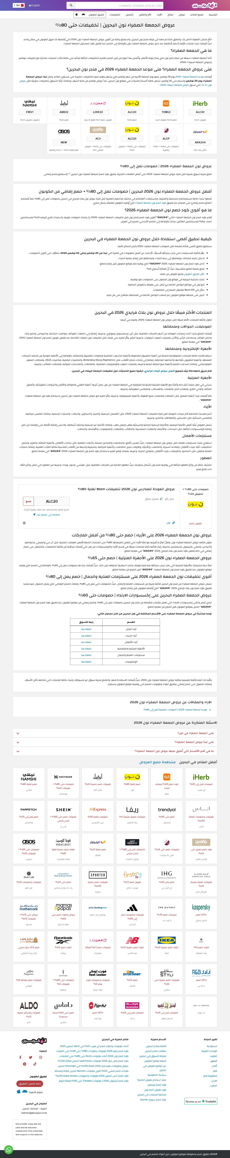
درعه (132, 1018)
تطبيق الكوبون (96, 14)
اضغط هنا (86, 629)
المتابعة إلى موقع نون (48, 514)
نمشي (29, 790)
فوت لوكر (97, 990)
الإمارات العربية (209, 1051)
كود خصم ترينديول (156, 1085)
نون (168, 522)
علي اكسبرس (98, 823)
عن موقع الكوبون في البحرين (154, 1068)
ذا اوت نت (166, 920)
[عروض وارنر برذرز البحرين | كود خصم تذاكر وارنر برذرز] (29, 940)
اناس (201, 826)
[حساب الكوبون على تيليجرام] (24, 1064)
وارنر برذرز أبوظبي (29, 953)
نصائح (170, 14)
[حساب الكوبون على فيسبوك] (20, 1057)
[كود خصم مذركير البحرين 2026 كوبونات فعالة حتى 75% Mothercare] (29, 907)
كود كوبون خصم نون (155, 1090)
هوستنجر (63, 794)
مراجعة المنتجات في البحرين (151, 1095)
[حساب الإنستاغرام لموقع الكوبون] (40, 1057)
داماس (63, 1022)
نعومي (29, 986)
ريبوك (63, 953)
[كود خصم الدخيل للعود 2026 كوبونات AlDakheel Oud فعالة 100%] (167, 1005)
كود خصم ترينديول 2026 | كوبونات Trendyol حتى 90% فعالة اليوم (93, 1081)
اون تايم (28, 888)
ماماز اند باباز (63, 924)
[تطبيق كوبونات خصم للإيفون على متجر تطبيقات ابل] (76, 15)
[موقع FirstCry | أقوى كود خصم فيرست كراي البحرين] (132, 875)
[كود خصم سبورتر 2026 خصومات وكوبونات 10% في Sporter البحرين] (98, 875)
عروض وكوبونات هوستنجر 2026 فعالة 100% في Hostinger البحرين (93, 1066)
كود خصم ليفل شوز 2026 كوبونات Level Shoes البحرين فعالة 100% (93, 1061)
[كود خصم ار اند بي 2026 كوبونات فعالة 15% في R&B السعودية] (201, 973)
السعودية (212, 1046)
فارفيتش (29, 823)
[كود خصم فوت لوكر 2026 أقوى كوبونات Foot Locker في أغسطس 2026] (98, 973)
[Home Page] (204, 5)
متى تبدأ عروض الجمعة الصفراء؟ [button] (194, 741)
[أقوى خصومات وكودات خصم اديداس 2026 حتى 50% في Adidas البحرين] (132, 907)
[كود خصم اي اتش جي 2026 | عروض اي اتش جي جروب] (167, 875)
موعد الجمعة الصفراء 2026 (189, 76)
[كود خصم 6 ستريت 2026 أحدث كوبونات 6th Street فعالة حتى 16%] (166, 130)
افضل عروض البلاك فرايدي (159, 371)
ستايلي (167, 990)
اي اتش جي (167, 888)
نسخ (28, 501)
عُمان (214, 1066)
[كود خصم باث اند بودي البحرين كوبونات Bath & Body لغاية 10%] (63, 875)
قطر (215, 1071)
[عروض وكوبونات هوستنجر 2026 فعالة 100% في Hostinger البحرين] (63, 777)
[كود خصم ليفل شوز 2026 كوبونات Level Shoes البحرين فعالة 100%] (64, 103)
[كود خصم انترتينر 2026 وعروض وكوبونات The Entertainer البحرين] (132, 973)
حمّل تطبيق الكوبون (194, 274)
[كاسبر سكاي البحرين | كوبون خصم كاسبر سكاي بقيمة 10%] (201, 907)
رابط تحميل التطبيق (30, 1083)
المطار (98, 855)
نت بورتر (201, 1013)
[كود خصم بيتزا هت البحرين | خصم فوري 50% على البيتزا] (98, 1005)
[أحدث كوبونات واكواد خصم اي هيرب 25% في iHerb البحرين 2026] (200, 103)
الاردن (214, 1081)
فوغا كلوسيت (63, 859)
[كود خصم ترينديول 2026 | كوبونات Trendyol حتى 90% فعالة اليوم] (167, 809)
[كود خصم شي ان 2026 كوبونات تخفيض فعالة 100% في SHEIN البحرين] (63, 809)
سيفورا (63, 990)
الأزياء (159, 14)
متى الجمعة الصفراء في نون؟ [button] (196, 733)
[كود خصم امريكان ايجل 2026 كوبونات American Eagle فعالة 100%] (201, 875)
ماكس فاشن (201, 859)
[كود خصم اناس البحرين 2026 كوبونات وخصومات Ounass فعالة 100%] (201, 809)
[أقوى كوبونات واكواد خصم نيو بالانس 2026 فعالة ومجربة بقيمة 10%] (132, 940)
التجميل (130, 14)
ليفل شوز (97, 790)
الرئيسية (213, 14)
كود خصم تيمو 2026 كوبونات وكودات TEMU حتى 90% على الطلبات (92, 1051)
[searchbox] (119, 5)
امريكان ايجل (201, 892)
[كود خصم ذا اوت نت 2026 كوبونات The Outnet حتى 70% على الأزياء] (167, 907)
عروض (182, 14)
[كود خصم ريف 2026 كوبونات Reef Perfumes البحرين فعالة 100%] (201, 940)
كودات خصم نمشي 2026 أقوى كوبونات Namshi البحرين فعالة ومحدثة (91, 1071)
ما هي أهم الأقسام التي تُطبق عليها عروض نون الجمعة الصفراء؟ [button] (174, 750)
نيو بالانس (132, 953)
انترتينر (132, 986)
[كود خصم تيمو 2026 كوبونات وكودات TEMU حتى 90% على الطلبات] (166, 103)
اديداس (132, 924)
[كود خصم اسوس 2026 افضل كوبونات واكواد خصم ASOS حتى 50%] (64, 131)
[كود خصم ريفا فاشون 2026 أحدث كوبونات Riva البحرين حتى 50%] (132, 809)
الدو (29, 1022)
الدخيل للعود (166, 1018)
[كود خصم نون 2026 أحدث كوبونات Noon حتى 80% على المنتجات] (132, 103)
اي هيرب (201, 790)
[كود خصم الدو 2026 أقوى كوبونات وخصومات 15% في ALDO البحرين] (29, 1005)
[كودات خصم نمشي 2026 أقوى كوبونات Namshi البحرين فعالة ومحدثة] (30, 103)
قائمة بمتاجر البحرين (156, 1046)
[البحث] (71, 5)
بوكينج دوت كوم (97, 915)
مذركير (29, 924)
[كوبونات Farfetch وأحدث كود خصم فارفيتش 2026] (29, 809)
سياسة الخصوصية (157, 1075)
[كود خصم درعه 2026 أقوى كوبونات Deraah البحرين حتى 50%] (132, 1005)
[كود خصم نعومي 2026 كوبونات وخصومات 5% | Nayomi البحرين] (29, 973)
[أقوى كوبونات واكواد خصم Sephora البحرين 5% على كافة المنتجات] (63, 973)
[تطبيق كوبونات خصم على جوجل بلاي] (83, 15)
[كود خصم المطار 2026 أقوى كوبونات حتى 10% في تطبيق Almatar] (200, 131)
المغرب (213, 1086)
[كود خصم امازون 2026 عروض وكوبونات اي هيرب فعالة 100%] (132, 842)
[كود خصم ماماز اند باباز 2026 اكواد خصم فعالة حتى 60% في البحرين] (63, 907)
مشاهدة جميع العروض (157, 762)
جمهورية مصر (210, 1076)
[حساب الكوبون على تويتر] (30, 1057)
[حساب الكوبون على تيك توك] (35, 1064)
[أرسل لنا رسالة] (8, 1149)
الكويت (213, 1056)
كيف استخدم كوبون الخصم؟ (151, 1080)
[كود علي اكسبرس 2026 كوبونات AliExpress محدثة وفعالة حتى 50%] (98, 809)
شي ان (63, 826)
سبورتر (98, 892)
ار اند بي (201, 986)
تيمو (167, 794)
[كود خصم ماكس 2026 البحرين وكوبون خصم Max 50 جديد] (98, 130)
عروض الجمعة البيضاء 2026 (174, 85)
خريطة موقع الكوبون (155, 1061)
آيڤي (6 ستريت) (167, 855)
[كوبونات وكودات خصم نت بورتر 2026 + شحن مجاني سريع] (201, 1005)
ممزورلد (97, 953)
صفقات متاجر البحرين (155, 1051)
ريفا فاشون (132, 823)
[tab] (115, 733)
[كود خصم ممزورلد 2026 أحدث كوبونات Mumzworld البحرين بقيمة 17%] (98, 103)
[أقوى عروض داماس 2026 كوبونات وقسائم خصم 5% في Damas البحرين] (63, 1005)
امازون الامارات (132, 859)
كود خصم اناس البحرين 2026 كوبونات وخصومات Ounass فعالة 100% (92, 1076)
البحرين (213, 1061)
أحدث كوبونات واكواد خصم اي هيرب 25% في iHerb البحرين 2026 (94, 1046)
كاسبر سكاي (201, 920)
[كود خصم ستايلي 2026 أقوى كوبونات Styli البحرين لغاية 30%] (167, 973)
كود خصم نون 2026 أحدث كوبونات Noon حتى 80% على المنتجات (93, 1056)
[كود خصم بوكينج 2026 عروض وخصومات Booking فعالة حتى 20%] (98, 907)
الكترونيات (115, 14)
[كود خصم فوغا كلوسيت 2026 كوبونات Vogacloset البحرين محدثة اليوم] (63, 842)
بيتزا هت (98, 1018)
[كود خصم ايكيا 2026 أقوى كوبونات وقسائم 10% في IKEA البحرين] (167, 940)
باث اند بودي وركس (63, 888)
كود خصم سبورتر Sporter (153, 1100)
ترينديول (167, 823)
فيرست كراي (132, 888)
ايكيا (167, 953)
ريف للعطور (201, 953)
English (35, 5)
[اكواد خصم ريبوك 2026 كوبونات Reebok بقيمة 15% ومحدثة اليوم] (63, 940)
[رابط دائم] (173, 523)
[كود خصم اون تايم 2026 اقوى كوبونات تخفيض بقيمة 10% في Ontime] (29, 875)
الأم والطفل (145, 14)
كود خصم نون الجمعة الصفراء (150, 203)
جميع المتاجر (196, 14)
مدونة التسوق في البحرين (152, 1056)
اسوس (29, 859)
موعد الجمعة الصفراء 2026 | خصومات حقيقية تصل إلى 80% (175, 710)
